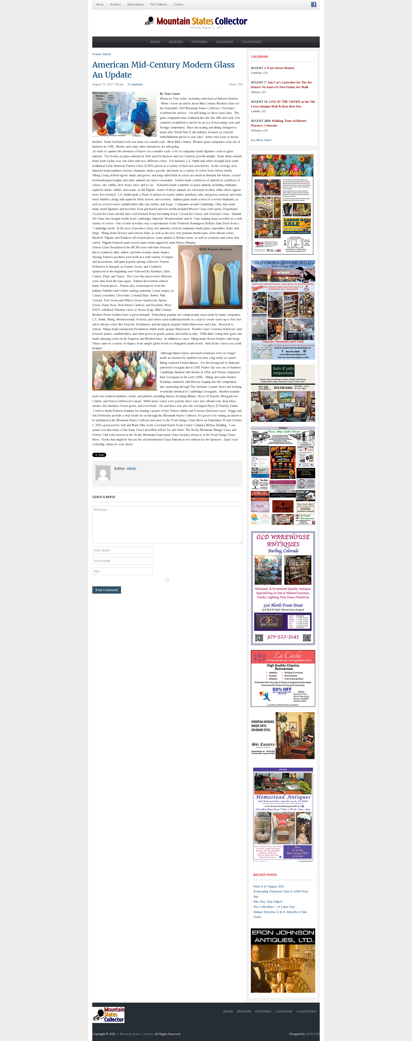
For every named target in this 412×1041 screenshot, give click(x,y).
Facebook (313, 4)
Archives (115, 4)
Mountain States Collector (136, 1034)
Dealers (176, 42)
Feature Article (101, 54)
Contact (178, 4)
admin (131, 468)
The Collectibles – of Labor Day (274, 906)
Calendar (224, 42)
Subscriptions (135, 4)
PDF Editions (158, 4)
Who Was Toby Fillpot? (268, 901)
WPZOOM (313, 1034)
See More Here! (261, 140)
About (99, 4)
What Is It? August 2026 (268, 886)
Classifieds (251, 42)
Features (199, 42)
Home (155, 42)
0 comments (135, 84)
